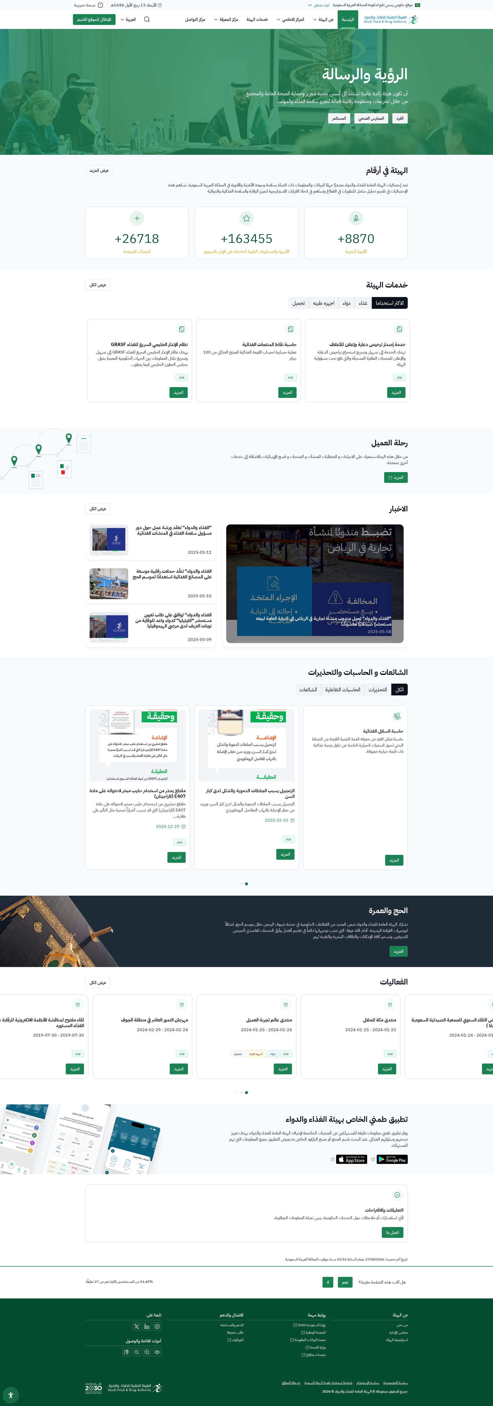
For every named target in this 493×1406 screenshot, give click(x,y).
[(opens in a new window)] (389, 1159)
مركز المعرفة (229, 19)
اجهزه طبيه (323, 303)
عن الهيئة (326, 19)
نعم (345, 1282)
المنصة (316, 1332)
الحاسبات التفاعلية (342, 689)
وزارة (318, 1347)
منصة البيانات (310, 1340)
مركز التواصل (195, 19)
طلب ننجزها (235, 1332)
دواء (346, 303)
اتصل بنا (392, 1232)
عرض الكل (98, 285)
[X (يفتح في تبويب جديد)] (136, 1326)
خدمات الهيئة (257, 19)
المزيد (396, 392)
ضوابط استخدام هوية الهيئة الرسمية (328, 1382)
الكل (399, 689)
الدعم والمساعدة (232, 1325)
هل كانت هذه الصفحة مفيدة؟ (382, 1282)
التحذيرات (378, 689)
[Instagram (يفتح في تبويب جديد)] (157, 1326)
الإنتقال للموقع (94, 19)
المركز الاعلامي (293, 19)
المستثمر (339, 118)
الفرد (400, 118)
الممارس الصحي (371, 118)
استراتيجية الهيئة (397, 1340)
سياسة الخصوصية (395, 1382)
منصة (316, 1354)
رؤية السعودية (312, 1325)
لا (328, 1282)
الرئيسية (348, 19)
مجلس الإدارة (399, 1332)
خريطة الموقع (291, 1382)
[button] (246, 883)
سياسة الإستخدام (367, 1382)
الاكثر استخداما (390, 303)
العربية (131, 19)
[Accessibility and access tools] (126, 1352)
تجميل (298, 303)
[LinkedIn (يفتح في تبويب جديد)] (147, 1326)
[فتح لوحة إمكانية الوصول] (11, 1395)
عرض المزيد (99, 170)
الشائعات (308, 689)
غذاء (363, 303)
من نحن (402, 1325)
